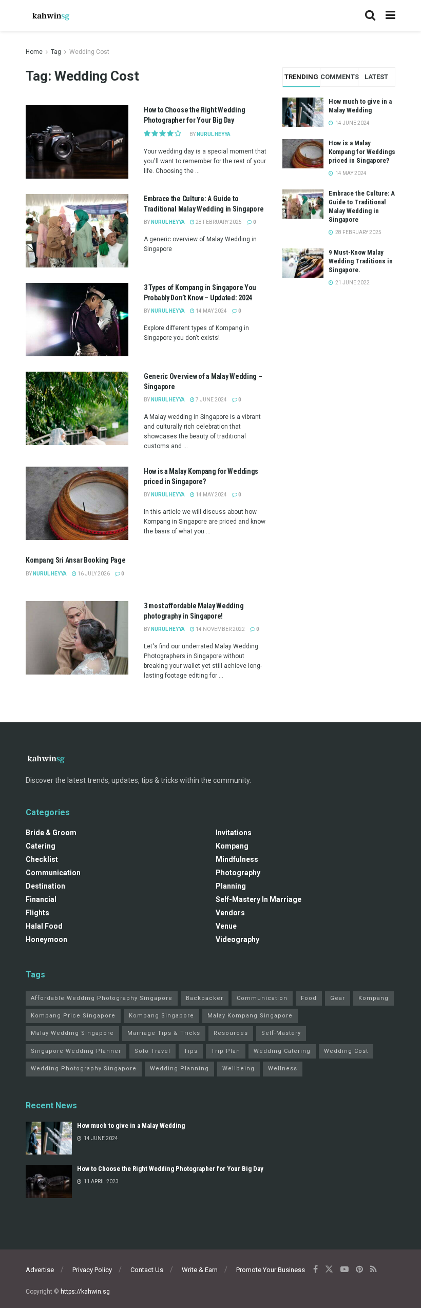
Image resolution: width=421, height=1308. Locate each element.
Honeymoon (46, 939)
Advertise (40, 1270)
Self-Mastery (281, 1033)
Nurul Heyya (214, 134)
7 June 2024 (211, 399)
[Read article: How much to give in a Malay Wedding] (49, 1138)
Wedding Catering (282, 1051)
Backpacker (204, 998)
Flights (37, 913)
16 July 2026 (93, 573)
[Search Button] (370, 15)
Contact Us (146, 1270)
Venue (226, 926)
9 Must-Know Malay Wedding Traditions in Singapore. (361, 261)
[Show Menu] (390, 15)
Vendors (230, 913)
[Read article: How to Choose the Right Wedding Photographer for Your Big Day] (77, 142)
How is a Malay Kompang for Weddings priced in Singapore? (362, 151)
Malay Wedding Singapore (72, 1033)
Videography (237, 939)
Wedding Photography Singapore (84, 1068)
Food (309, 998)
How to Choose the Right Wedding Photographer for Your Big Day (170, 1168)
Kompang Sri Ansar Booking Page (76, 560)
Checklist (42, 859)
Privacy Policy (92, 1270)
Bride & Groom (51, 833)
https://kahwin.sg (85, 1291)
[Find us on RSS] (373, 1269)
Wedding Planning (179, 1068)
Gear (337, 998)
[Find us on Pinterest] (359, 1269)
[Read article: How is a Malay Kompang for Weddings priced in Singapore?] (77, 503)
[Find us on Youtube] (344, 1269)
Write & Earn (200, 1270)
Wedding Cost (89, 51)
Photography (238, 873)
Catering (40, 846)
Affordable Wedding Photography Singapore (102, 998)
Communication (53, 873)
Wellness (282, 1068)
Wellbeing (238, 1068)
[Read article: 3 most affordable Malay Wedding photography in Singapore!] (77, 638)
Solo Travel (152, 1051)
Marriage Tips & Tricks (163, 1033)
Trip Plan (225, 1051)
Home (34, 51)
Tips (191, 1051)
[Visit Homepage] (51, 15)
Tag (56, 51)
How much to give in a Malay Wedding (360, 106)
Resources (231, 1033)
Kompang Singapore (161, 1015)
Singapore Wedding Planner (76, 1051)
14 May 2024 (211, 311)
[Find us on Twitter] (329, 1269)
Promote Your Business (270, 1270)
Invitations (234, 833)
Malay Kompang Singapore (250, 1015)
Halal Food (44, 926)
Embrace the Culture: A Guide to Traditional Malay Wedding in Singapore (362, 206)
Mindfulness (237, 859)
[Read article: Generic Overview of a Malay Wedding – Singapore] (77, 408)
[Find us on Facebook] (315, 1269)
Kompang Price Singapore (73, 1015)
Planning (231, 886)
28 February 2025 (218, 222)
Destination (45, 886)
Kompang (232, 846)
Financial (41, 899)
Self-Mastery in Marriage (258, 899)
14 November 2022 (220, 629)
